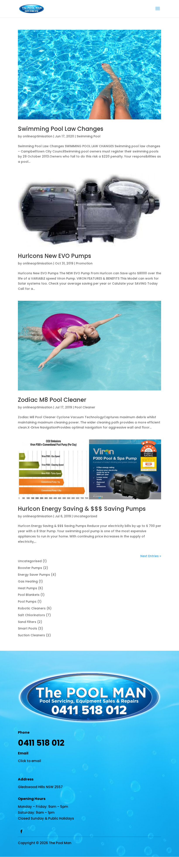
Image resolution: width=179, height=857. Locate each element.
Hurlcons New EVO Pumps (54, 256)
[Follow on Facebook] (21, 831)
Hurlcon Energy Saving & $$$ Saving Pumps (82, 509)
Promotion (84, 263)
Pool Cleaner (85, 407)
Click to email (29, 761)
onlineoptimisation (37, 136)
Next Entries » (150, 556)
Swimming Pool (88, 136)
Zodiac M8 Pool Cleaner (52, 400)
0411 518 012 (41, 743)
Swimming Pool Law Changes (60, 129)
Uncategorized (85, 516)
